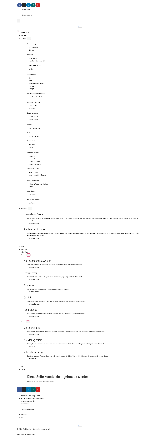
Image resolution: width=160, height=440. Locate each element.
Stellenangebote (32, 327)
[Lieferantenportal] (19, 16)
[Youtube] (38, 5)
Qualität (28, 297)
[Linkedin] (28, 5)
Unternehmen (31, 273)
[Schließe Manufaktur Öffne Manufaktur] (30, 208)
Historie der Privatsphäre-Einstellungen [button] (32, 398)
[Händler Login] (19, 10)
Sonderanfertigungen (35, 229)
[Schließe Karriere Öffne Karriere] (28, 321)
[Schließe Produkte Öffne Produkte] (29, 38)
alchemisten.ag (31, 434)
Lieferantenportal (27, 15)
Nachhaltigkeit (31, 309)
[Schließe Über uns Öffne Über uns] (28, 254)
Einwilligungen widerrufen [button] (28, 401)
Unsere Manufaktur (33, 214)
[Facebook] (19, 5)
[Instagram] (24, 5)
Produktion (29, 285)
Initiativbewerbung (33, 352)
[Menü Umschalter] (18, 30)
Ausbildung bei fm (33, 340)
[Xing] (33, 5)
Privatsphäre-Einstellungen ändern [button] (30, 396)
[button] (18, 20)
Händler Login (26, 9)
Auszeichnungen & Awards (37, 260)
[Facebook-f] (19, 389)
